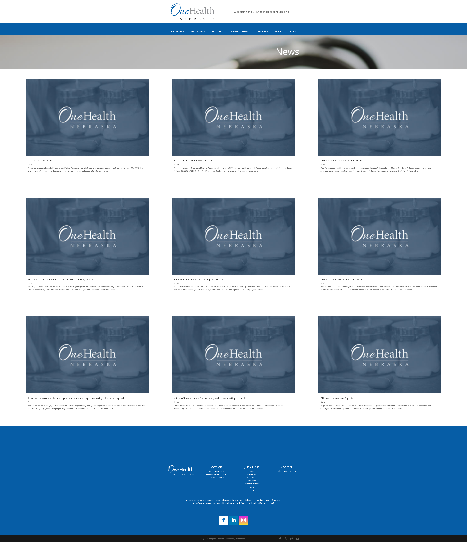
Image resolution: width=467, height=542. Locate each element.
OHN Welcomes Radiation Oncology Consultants (199, 279)
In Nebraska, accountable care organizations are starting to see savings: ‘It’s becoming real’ (76, 398)
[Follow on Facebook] (223, 520)
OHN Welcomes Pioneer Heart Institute (341, 279)
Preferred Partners (252, 484)
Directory (216, 31)
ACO (277, 31)
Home (252, 471)
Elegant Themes (216, 538)
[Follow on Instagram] (243, 520)
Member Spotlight (239, 31)
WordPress (240, 538)
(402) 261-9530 (290, 471)
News (30, 164)
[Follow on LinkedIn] (233, 520)
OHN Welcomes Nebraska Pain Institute (341, 160)
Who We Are (176, 31)
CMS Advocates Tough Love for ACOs (193, 160)
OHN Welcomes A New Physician (337, 398)
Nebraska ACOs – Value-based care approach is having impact (60, 279)
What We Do (197, 31)
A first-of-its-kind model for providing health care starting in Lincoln (210, 398)
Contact (292, 31)
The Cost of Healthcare (40, 160)
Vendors (262, 31)
